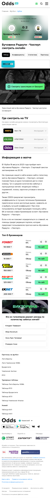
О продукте (6, 488)
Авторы (4, 491)
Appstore (8, 427)
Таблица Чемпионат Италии (13, 401)
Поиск (41, 3)
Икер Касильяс (11, 332)
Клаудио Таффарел (13, 326)
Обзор (5, 55)
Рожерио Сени (11, 344)
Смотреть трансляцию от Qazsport (8, 64)
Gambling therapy (14, 452)
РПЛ (3, 375)
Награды (42, 438)
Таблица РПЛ (7, 388)
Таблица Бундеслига (10, 392)
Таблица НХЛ (7, 414)
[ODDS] (10, 3)
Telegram (38, 427)
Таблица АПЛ (7, 397)
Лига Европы (7, 359)
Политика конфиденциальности (12, 482)
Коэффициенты (18, 55)
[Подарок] (36, 3)
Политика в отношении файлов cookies (15, 494)
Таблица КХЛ (7, 410)
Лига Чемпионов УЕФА (11, 363)
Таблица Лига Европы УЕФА (13, 384)
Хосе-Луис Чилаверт (13, 338)
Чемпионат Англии (9, 371)
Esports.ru (25, 438)
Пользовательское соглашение (20, 491)
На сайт (41, 247)
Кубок (19, 11)
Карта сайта (6, 479)
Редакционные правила (20, 488)
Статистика (32, 55)
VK (33, 427)
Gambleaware (30, 452)
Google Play (23, 427)
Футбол (13, 11)
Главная (5, 11)
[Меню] (46, 3)
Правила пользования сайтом (22, 479)
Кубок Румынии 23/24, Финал (25, 19)
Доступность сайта (37, 488)
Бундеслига (6, 367)
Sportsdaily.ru (8, 438)
